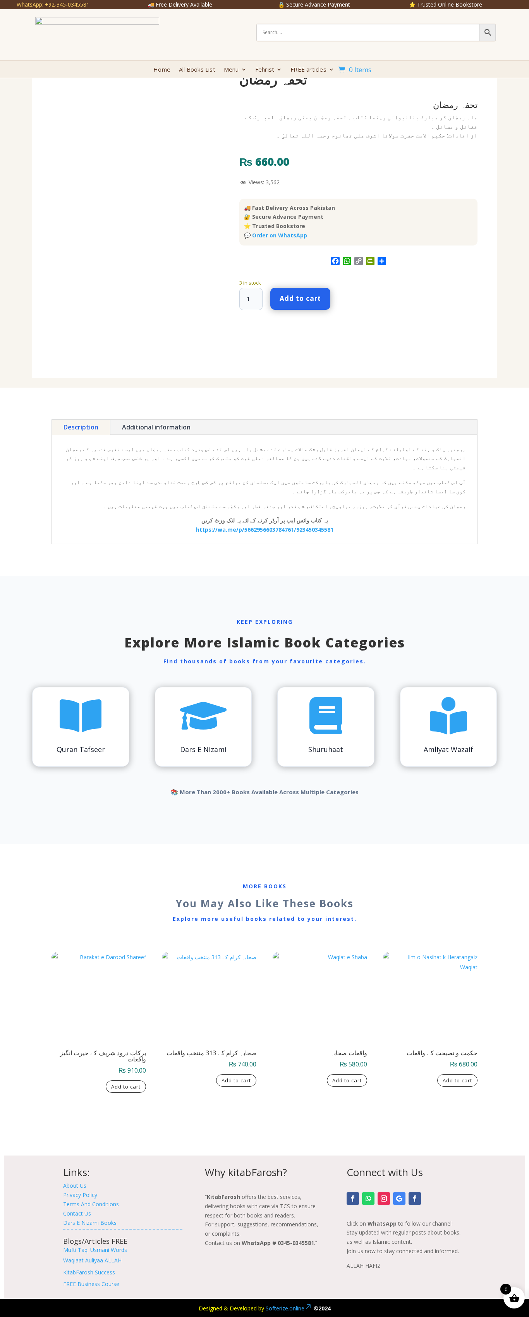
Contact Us (77, 1213)
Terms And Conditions (91, 1204)
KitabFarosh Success (89, 1272)
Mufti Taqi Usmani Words (95, 1249)
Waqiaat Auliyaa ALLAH (92, 1260)
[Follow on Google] (399, 1198)
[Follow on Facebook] (353, 1198)
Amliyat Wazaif (448, 749)
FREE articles (308, 70)
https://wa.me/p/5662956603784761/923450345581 (264, 529)
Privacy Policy (80, 1195)
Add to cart (300, 298)
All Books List (197, 70)
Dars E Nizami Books (90, 1222)
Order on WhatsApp (279, 235)
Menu (231, 70)
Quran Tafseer (81, 749)
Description (81, 427)
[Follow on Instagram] (384, 1198)
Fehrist (264, 70)
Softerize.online (285, 1308)
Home (161, 70)
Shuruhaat (325, 749)
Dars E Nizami (203, 749)
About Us (74, 1185)
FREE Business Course (91, 1284)
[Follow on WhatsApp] (368, 1198)
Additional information (156, 427)
